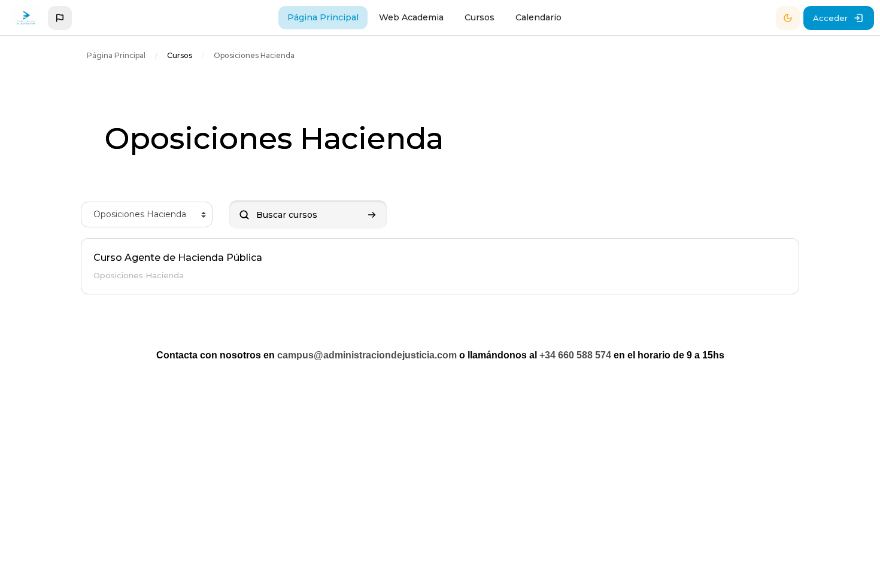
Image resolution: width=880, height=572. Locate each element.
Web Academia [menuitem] (411, 17)
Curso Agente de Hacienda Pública (177, 257)
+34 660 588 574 (575, 355)
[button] (60, 18)
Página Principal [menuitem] (323, 17)
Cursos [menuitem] (479, 17)
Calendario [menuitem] (538, 17)
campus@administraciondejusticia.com (367, 355)
